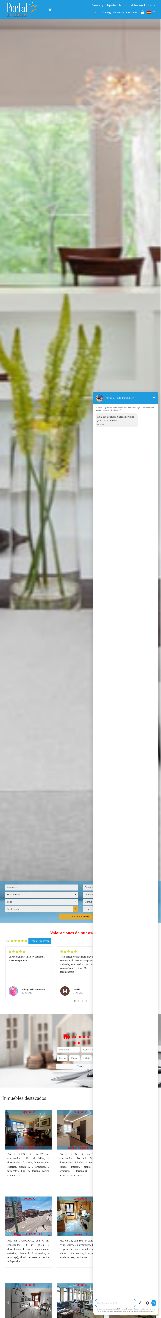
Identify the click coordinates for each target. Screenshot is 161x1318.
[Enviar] (153, 1303)
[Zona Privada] (142, 12)
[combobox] (41, 895)
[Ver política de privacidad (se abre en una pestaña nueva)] (119, 410)
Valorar (80, 1066)
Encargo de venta (113, 12)
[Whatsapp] (50, 9)
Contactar (132, 12)
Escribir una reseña (40, 941)
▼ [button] (154, 398)
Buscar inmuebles (80, 916)
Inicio (95, 12)
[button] (8, 1130)
